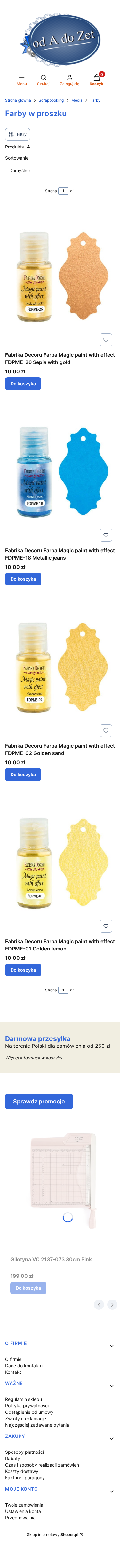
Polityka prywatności (27, 1405)
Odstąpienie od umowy (29, 1412)
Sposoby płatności (24, 1452)
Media (77, 100)
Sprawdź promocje (39, 1101)
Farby (95, 100)
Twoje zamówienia (24, 1504)
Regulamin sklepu (23, 1399)
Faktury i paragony (25, 1477)
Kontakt (13, 1372)
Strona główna (18, 100)
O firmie (13, 1359)
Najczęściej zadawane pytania (37, 1425)
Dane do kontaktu (24, 1365)
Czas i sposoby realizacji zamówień (42, 1464)
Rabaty (12, 1458)
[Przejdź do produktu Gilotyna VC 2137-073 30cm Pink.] (62, 1181)
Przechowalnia (20, 1517)
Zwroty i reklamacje (25, 1418)
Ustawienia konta (23, 1511)
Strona (51, 190)
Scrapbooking (51, 100)
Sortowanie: (17, 158)
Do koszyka (23, 383)
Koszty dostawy (21, 1471)
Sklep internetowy (52, 1534)
